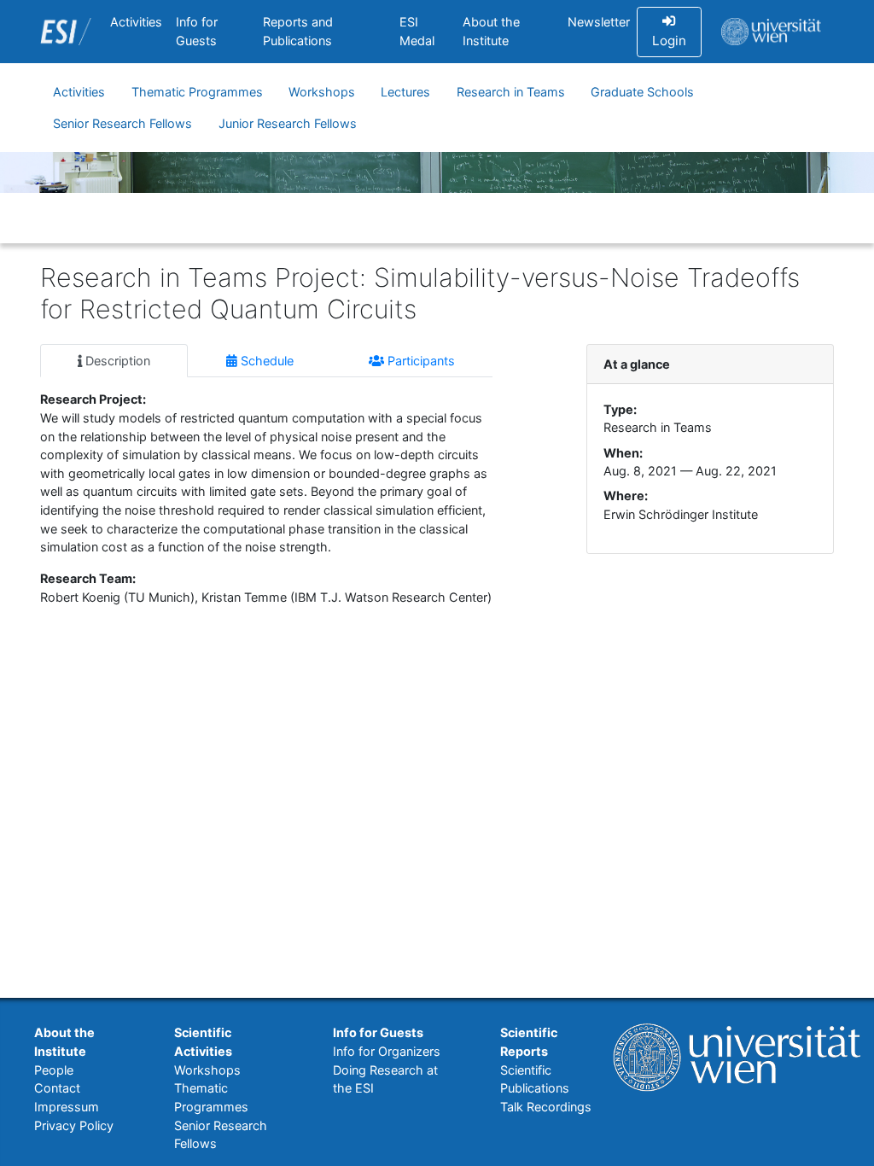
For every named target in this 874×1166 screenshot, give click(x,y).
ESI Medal (416, 31)
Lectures (405, 92)
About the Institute (491, 31)
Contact (57, 1088)
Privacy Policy (74, 1125)
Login (669, 40)
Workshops (321, 92)
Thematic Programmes (197, 92)
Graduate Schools (642, 92)
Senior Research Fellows (122, 123)
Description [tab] (116, 360)
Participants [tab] (419, 360)
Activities (136, 22)
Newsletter (599, 22)
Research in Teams (511, 92)
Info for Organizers (386, 1051)
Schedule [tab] (265, 360)
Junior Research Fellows (287, 123)
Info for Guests (197, 31)
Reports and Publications (298, 31)
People (53, 1070)
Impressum (66, 1106)
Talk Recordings (545, 1106)
